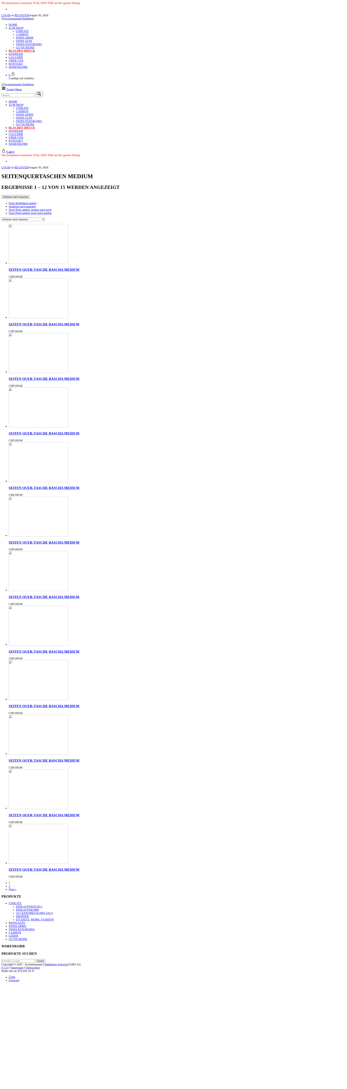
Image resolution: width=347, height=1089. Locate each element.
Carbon (22, 34)
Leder (13, 935)
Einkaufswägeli (29, 906)
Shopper (22, 916)
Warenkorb (18, 67)
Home (13, 24)
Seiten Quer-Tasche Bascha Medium (44, 270)
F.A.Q (5, 967)
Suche (40, 961)
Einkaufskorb (27, 909)
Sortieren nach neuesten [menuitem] (22, 206)
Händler (16, 54)
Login (6, 15)
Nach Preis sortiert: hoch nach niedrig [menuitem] (30, 213)
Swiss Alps (24, 41)
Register (21, 15)
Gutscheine (25, 47)
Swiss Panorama (29, 44)
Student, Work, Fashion (35, 919)
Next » (12, 889)
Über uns (16, 60)
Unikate (22, 31)
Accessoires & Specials (34, 913)
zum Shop (16, 27)
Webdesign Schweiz (56, 964)
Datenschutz (33, 967)
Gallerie (16, 57)
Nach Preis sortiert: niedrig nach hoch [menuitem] (30, 209)
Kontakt (16, 63)
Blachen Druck (22, 50)
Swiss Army (25, 37)
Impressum (17, 967)
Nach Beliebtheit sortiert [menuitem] (22, 203)
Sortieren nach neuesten (15, 197)
